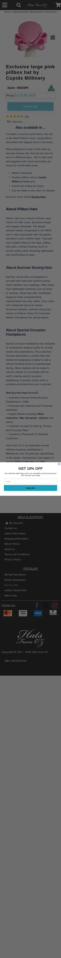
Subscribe (30, 488)
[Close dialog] (59, 464)
